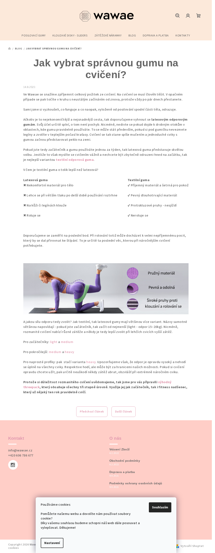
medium (67, 342)
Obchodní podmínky (124, 460)
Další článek (123, 412)
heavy (69, 352)
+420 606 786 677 (20, 455)
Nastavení (52, 543)
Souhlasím (160, 507)
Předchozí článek (92, 412)
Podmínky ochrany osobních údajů (135, 483)
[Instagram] (13, 465)
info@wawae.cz (20, 450)
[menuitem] (33, 35)
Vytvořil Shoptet (192, 546)
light (54, 342)
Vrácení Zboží (119, 449)
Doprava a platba (122, 472)
